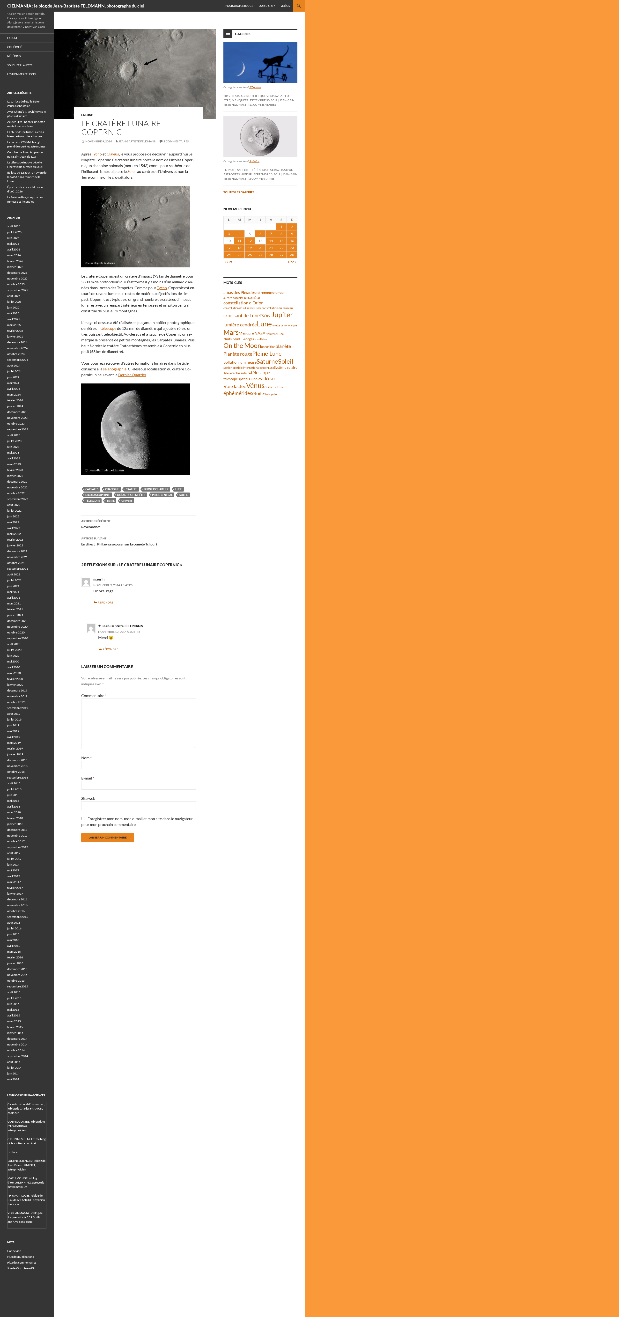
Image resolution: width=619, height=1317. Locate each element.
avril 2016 (13, 946)
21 (271, 248)
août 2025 (13, 296)
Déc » (292, 262)
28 (271, 255)
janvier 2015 (15, 1033)
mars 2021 (14, 603)
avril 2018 (13, 806)
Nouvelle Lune (274, 334)
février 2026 (15, 261)
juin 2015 (13, 1004)
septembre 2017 (17, 847)
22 (281, 248)
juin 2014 (13, 1073)
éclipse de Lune (274, 387)
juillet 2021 (14, 580)
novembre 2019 (17, 696)
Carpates (91, 489)
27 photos (255, 87)
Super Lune (267, 367)
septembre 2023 (17, 429)
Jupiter (282, 314)
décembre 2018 (17, 760)
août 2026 (13, 226)
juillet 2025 (14, 301)
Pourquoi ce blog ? (239, 5)
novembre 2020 (17, 626)
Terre (111, 500)
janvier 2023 (15, 476)
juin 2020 (13, 655)
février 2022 (15, 539)
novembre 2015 (17, 975)
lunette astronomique (284, 325)
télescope (108, 328)
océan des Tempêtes (131, 494)
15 (281, 241)
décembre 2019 (17, 690)
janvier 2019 (15, 754)
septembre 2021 (17, 568)
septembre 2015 (17, 986)
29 (281, 255)
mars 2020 (14, 673)
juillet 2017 (14, 859)
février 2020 (15, 679)
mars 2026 (14, 255)
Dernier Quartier (132, 374)
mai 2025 (13, 313)
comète (254, 297)
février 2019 (15, 748)
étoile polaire (271, 394)
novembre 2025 (17, 278)
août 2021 (13, 574)
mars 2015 (14, 1021)
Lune (178, 489)
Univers (127, 500)
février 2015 (15, 1027)
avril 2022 (13, 528)
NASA (259, 333)
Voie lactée (234, 386)
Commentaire (93, 695)
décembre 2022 (17, 481)
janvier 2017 (15, 893)
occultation (261, 339)
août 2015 (13, 992)
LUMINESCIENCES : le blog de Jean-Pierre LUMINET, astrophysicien (26, 1165)
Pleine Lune (267, 353)
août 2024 (13, 365)
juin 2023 (13, 447)
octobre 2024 (16, 354)
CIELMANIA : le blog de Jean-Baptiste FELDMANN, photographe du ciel (75, 5)
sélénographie (114, 369)
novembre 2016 (17, 905)
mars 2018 (14, 812)
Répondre (105, 602)
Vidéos (285, 5)
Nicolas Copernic (97, 494)
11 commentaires (262, 104)
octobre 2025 (16, 284)
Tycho (97, 154)
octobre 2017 (16, 841)
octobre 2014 (16, 1050)
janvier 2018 (15, 824)
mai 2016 (13, 940)
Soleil (132, 171)
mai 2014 (13, 1079)
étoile (258, 393)
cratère (131, 489)
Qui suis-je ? (267, 5)
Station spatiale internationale (242, 367)
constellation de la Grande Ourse (242, 307)
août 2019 (13, 713)
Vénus (255, 386)
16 (292, 241)
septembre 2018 (17, 777)
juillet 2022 (14, 510)
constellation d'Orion (243, 302)
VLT (273, 379)
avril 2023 (13, 458)
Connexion (14, 1251)
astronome (264, 293)
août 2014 (13, 1062)
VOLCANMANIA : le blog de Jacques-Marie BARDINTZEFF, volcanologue (25, 1217)
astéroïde (278, 292)
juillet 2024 (14, 371)
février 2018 (15, 818)
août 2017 (13, 853)
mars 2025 (14, 325)
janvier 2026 (15, 267)
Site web (88, 798)
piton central (162, 494)
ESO (263, 315)
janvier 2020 (15, 684)
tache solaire (241, 373)
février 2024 (15, 400)
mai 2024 (13, 383)
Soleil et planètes (19, 65)
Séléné (227, 373)
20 (260, 248)
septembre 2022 (17, 499)
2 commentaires (176, 141)
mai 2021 (13, 592)
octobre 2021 (16, 563)
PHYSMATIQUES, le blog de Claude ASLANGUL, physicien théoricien (26, 1200)
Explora (12, 1152)
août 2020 (13, 644)
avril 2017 (13, 876)
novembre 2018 (17, 766)
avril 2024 (13, 388)
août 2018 (13, 783)
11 (239, 241)
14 (271, 241)
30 (292, 255)
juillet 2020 (14, 650)
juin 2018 (13, 795)
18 (239, 248)
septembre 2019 (17, 708)
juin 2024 (13, 377)
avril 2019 (13, 737)
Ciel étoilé (14, 47)
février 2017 (15, 888)
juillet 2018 (14, 789)
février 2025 (15, 330)
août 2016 (13, 922)
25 (239, 255)
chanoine (112, 489)
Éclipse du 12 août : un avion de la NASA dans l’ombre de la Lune (26, 177)
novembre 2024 (17, 348)
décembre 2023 (17, 412)
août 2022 (13, 505)
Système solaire (285, 367)
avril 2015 (13, 1015)
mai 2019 (13, 731)
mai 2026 (13, 243)
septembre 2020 (17, 638)
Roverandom (96, 524)
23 (292, 248)
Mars (231, 332)
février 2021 (15, 609)
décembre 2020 (17, 621)
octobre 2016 (16, 911)
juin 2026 (13, 238)
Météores (14, 56)
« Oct (228, 262)
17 (229, 248)
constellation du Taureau (277, 308)
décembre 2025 (17, 272)
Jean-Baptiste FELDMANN (137, 141)
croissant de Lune (241, 315)
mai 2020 (13, 661)
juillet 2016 (14, 928)
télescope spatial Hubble (241, 379)
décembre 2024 (17, 342)
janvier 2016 (15, 963)
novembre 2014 (17, 1044)
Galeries (243, 34)
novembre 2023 (17, 417)
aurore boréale (232, 298)
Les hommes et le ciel (22, 74)
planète (283, 346)
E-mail (87, 778)
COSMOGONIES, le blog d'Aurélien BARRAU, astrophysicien (26, 1126)
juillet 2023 (14, 441)
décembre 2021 (17, 551)
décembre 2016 (17, 899)
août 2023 (13, 435)
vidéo (265, 378)
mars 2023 (14, 464)
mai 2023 (13, 452)
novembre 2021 (17, 557)
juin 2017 (13, 864)
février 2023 (15, 470)
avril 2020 (13, 667)
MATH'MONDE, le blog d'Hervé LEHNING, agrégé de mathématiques (25, 1182)
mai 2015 (13, 1009)
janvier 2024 (15, 406)
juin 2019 (13, 725)
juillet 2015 (14, 998)
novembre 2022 (17, 487)
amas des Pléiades (239, 292)
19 (250, 248)
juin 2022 (13, 516)
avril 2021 (13, 597)
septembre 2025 (17, 290)
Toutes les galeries (240, 192)
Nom (86, 757)
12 (250, 241)
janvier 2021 (15, 615)
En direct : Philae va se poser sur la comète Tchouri (119, 541)
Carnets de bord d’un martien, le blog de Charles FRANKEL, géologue (26, 1108)
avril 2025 (13, 319)
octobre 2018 (16, 771)
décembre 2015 (17, 969)
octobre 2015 (16, 980)
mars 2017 (14, 882)
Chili (245, 297)
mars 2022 (14, 534)
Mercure (246, 333)
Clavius (113, 154)
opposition (268, 347)
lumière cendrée (240, 324)
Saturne (267, 361)
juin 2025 (13, 307)
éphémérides (237, 393)
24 (229, 255)
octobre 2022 (16, 493)
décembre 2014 (17, 1038)
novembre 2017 (17, 835)
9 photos (254, 161)
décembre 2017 (17, 829)
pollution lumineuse (240, 362)
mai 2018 (13, 800)
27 (260, 255)
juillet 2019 (14, 719)
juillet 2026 (14, 232)
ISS (269, 316)
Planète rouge (237, 354)
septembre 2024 (17, 359)
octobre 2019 (16, 702)
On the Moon (242, 345)
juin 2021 (13, 586)
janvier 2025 (15, 336)
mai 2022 (13, 522)
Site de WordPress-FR (21, 1268)
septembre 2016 (17, 917)
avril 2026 (13, 249)
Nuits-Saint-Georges (238, 339)
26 (250, 255)
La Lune (87, 115)
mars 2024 (14, 394)
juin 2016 (13, 934)
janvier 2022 (15, 545)
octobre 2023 (16, 423)
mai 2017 (13, 870)
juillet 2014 (14, 1067)
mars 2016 (14, 951)
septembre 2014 (17, 1056)
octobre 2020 (16, 632)
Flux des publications (20, 1256)
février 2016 (15, 957)
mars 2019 (14, 742)
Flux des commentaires (21, 1262)
